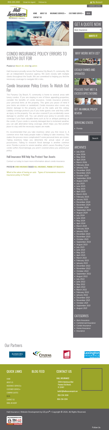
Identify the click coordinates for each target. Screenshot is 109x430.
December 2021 (83, 297)
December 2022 (83, 266)
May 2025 (81, 189)
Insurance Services (13, 385)
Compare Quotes (94, 6)
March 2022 (82, 289)
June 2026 (81, 154)
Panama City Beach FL (55, 166)
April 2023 (81, 255)
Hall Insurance (40, 166)
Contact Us (37, 17)
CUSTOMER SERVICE (75, 13)
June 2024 (81, 218)
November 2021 (83, 300)
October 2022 (83, 271)
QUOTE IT (93, 35)
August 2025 (82, 181)
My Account (97, 2)
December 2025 (83, 170)
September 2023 (84, 242)
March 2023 (82, 258)
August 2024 (82, 213)
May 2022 (81, 284)
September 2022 (84, 274)
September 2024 (84, 210)
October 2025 (83, 175)
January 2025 (82, 199)
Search (95, 138)
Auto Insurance (83, 320)
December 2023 (83, 234)
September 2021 (83, 305)
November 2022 (83, 268)
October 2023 (82, 239)
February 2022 (83, 292)
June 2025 (81, 186)
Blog (88, 13)
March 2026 (82, 162)
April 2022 (81, 287)
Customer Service (13, 389)
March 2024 (82, 226)
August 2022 (82, 276)
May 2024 (81, 221)
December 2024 (83, 202)
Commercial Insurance (86, 323)
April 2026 (81, 159)
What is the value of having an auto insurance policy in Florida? (21, 173)
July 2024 (81, 215)
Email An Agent (29, 2)
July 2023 (80, 247)
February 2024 (83, 228)
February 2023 (83, 260)
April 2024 (81, 223)
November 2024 (83, 205)
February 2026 (83, 165)
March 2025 (82, 194)
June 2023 (81, 250)
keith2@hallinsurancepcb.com (67, 391)
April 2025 (81, 191)
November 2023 (83, 236)
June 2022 (81, 282)
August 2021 (82, 308)
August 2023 (82, 244)
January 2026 (82, 167)
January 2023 (82, 263)
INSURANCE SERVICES (57, 13)
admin (34, 65)
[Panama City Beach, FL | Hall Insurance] (17, 12)
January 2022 (82, 295)
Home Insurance (84, 328)
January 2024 (82, 231)
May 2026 (81, 157)
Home (35, 13)
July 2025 (81, 183)
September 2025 (84, 178)
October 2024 (83, 207)
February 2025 (83, 197)
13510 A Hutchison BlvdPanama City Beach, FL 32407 (65, 384)
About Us (43, 13)
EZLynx (46, 412)
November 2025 (84, 173)
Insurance (81, 331)
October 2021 (82, 303)
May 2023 (81, 252)
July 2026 (81, 152)
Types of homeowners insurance (51, 172)
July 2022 (81, 279)
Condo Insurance (21, 166)
